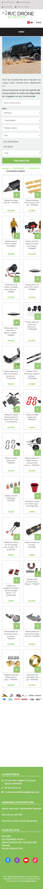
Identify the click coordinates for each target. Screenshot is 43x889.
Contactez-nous (24, 2)
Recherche (21, 160)
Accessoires (34, 168)
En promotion (11, 141)
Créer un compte (23, 7)
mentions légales (32, 876)
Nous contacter (12, 848)
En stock (8, 146)
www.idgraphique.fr (28, 881)
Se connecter (7, 7)
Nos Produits (18, 168)
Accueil (5, 168)
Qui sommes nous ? (13, 839)
